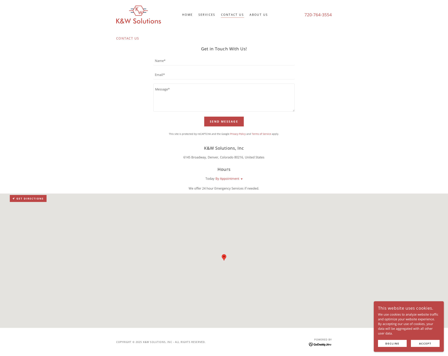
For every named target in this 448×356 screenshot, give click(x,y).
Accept (425, 343)
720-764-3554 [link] (318, 14)
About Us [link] (259, 15)
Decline (392, 343)
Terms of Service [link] (261, 134)
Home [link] (187, 15)
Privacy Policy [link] (238, 134)
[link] (138, 14)
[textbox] (223, 60)
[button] (241, 179)
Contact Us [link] (232, 15)
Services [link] (206, 15)
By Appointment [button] (227, 178)
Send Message (224, 121)
